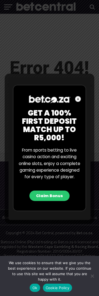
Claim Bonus (49, 196)
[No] (92, 276)
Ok (34, 288)
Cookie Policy (57, 288)
